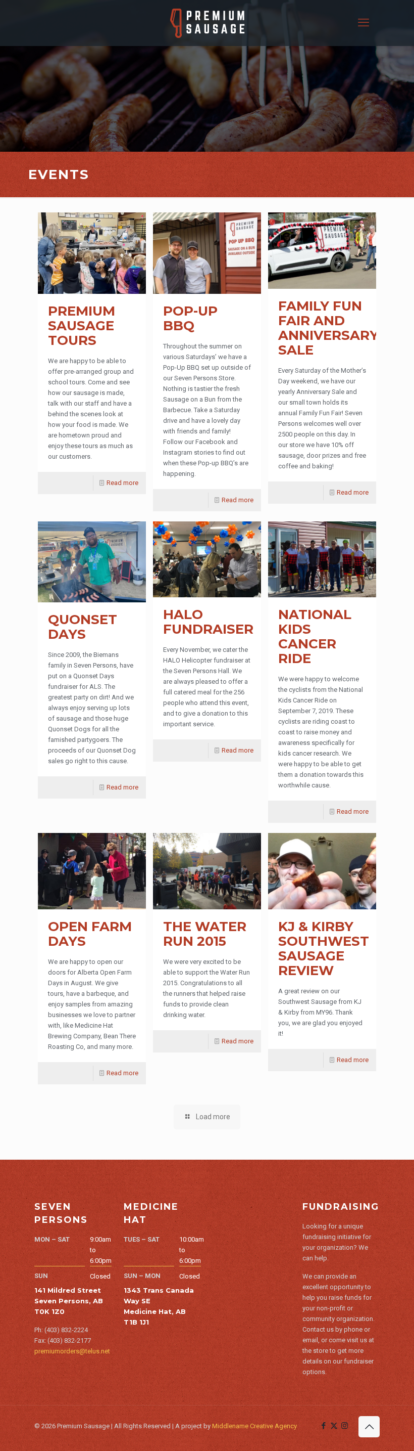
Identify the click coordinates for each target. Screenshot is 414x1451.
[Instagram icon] (344, 1425)
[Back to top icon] (369, 1426)
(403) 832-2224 (66, 1330)
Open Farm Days (90, 933)
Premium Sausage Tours (81, 325)
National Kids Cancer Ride (314, 636)
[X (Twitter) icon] (334, 1425)
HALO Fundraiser (208, 621)
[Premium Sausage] (207, 23)
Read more (122, 483)
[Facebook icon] (323, 1425)
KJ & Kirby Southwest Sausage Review (323, 948)
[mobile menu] (363, 22)
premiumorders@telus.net (72, 1351)
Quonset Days (82, 626)
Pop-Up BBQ (190, 318)
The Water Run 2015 (204, 933)
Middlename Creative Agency (254, 1426)
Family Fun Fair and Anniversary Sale (328, 328)
